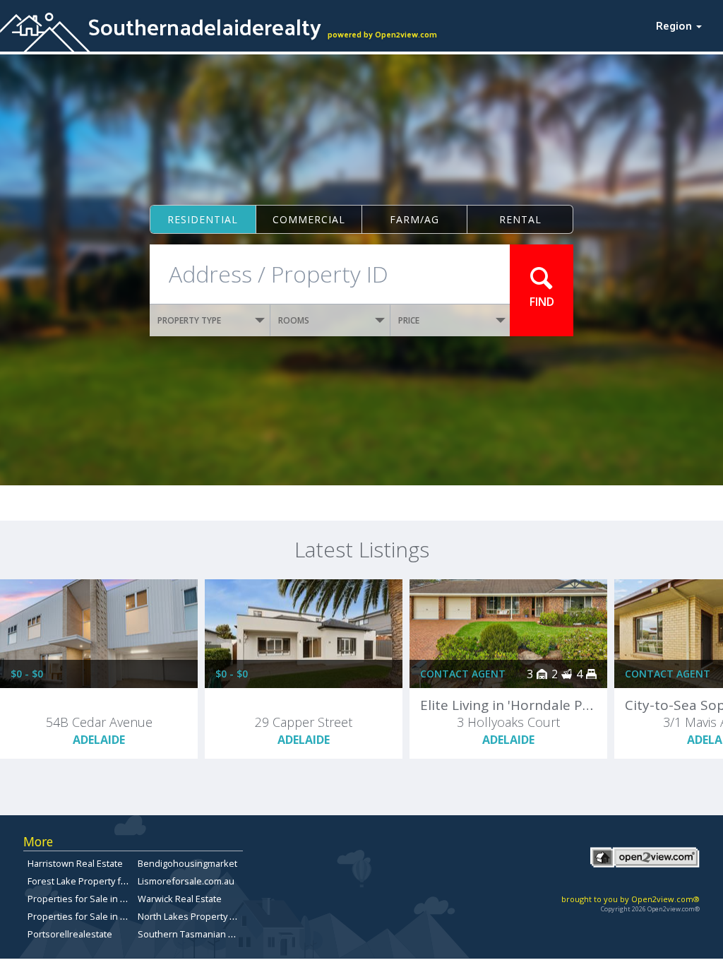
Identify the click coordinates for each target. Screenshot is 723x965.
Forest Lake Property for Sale (89, 881)
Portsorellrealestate (70, 934)
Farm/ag (414, 219)
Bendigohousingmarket (187, 863)
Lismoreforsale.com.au (186, 881)
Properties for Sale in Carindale (94, 898)
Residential (202, 219)
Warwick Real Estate (180, 898)
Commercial (309, 219)
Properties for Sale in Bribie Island (100, 916)
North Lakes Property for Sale (200, 916)
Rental (520, 219)
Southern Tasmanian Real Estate (206, 934)
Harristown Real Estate (75, 863)
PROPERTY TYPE (189, 320)
